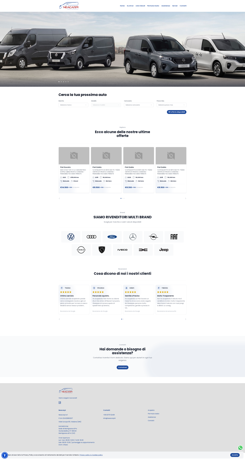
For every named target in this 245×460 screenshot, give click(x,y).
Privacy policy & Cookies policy (91, 455)
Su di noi (130, 6)
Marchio (61, 101)
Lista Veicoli (140, 6)
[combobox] (73, 105)
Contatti (183, 6)
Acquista (151, 410)
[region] (122, 173)
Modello (93, 101)
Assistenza (165, 6)
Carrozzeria (128, 101)
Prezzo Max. (160, 101)
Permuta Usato (153, 6)
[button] (4, 455)
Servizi (174, 6)
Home (122, 6)
